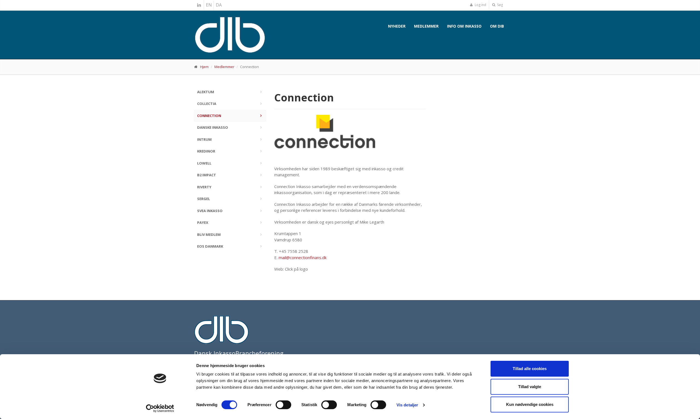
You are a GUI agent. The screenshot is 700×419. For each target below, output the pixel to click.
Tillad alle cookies (530, 368)
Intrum (204, 139)
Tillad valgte (529, 386)
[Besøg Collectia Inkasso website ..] (350, 131)
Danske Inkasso (212, 127)
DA (219, 5)
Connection (209, 115)
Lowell (204, 163)
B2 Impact (206, 174)
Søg (499, 4)
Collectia (206, 103)
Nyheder (397, 26)
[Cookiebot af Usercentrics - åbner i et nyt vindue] (160, 408)
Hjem (204, 66)
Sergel (203, 198)
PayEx (202, 222)
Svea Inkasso (210, 210)
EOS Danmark (210, 246)
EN (209, 5)
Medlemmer (426, 26)
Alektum (205, 91)
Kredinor (206, 151)
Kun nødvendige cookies (529, 404)
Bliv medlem (209, 234)
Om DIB (497, 26)
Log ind (480, 4)
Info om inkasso (464, 26)
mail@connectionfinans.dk (302, 257)
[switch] (283, 404)
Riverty (204, 186)
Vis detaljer (407, 405)
